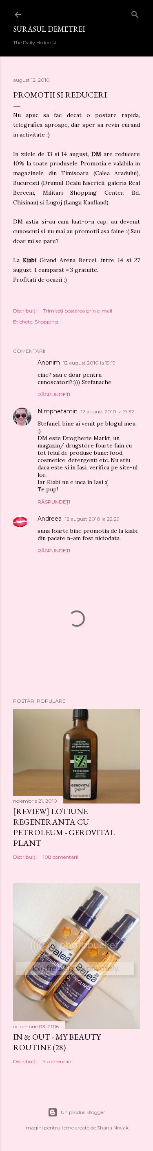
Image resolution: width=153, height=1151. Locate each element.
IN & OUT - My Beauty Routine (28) (57, 1042)
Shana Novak (113, 1128)
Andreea (50, 518)
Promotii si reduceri (60, 94)
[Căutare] (135, 13)
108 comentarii (60, 857)
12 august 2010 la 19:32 (107, 411)
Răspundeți (54, 394)
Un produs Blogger (83, 1112)
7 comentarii (58, 1061)
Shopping (46, 322)
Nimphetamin (58, 411)
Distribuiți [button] (25, 311)
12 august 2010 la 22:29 (92, 519)
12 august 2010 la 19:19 (89, 363)
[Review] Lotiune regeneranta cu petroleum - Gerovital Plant (64, 827)
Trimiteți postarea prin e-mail (77, 311)
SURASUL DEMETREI (49, 29)
